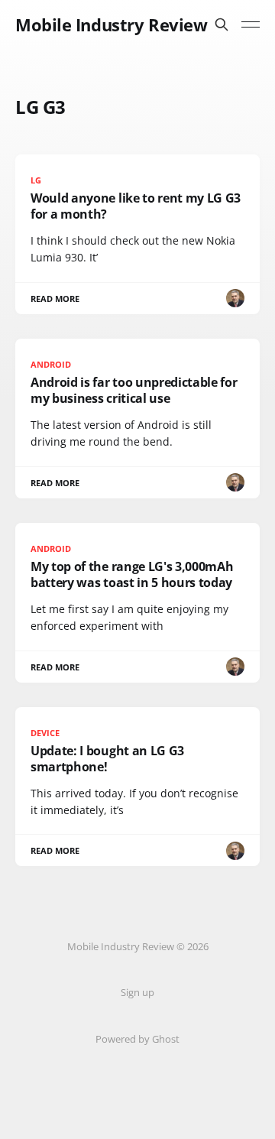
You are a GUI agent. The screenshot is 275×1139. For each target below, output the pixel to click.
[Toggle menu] (250, 24)
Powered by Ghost (137, 1039)
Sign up (137, 992)
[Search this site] (221, 24)
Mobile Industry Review (111, 24)
